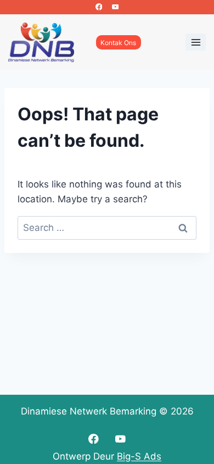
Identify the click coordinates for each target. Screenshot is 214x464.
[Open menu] (195, 42)
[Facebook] (99, 7)
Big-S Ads (139, 456)
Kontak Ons (118, 42)
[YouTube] (115, 7)
